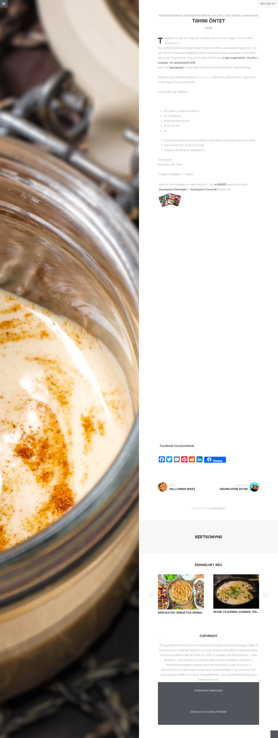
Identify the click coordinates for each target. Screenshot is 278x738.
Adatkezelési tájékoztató (208, 690)
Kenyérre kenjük (170, 15)
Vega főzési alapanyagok (241, 15)
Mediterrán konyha (197, 15)
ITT (183, 174)
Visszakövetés (200, 508)
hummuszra (203, 77)
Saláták (217, 15)
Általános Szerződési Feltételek (208, 711)
